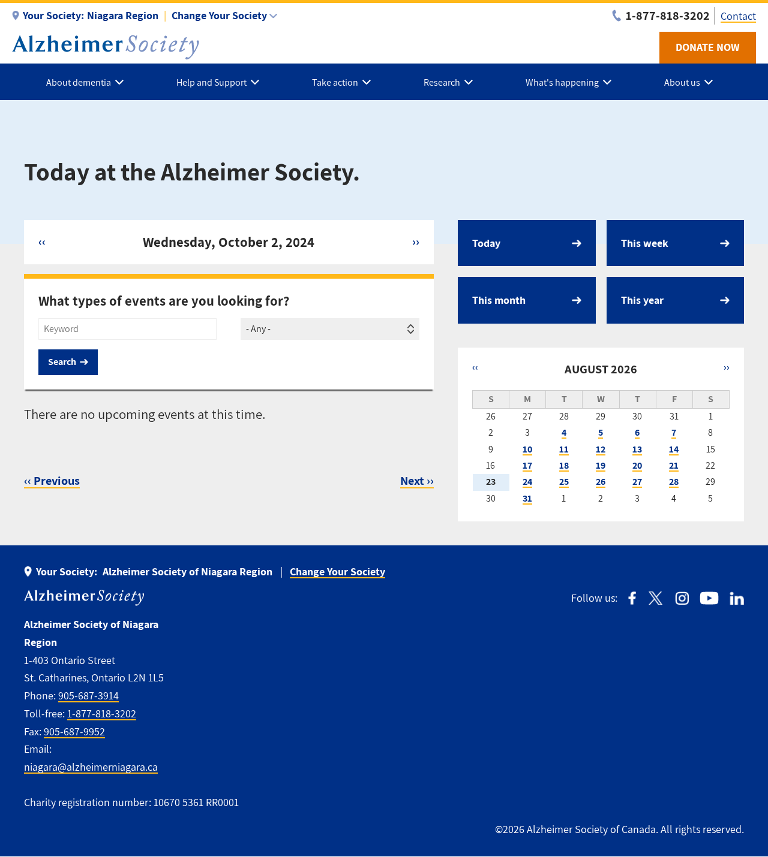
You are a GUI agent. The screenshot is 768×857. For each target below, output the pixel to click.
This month (499, 300)
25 (564, 481)
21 (674, 465)
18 (564, 465)
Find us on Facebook (632, 598)
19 (600, 465)
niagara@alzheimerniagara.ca (91, 767)
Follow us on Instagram (682, 598)
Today (486, 243)
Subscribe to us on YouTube (709, 598)
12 (600, 449)
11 (564, 449)
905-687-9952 (74, 731)
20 (637, 465)
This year (642, 300)
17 (527, 465)
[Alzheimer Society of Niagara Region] (105, 47)
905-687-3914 (88, 695)
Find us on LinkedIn (737, 598)
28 (674, 481)
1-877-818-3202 (101, 713)
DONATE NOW (708, 47)
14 (674, 449)
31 (527, 498)
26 (600, 481)
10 (527, 449)
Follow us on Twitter (655, 598)
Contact (738, 16)
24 (527, 481)
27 (637, 481)
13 (637, 449)
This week (644, 243)
